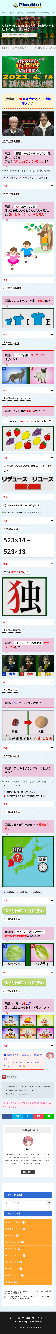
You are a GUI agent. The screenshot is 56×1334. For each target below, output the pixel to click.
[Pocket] (38, 1116)
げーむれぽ (31, 13)
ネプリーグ (14, 1249)
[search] (49, 1202)
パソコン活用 (14, 1262)
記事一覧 (20, 13)
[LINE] (49, 1116)
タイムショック (15, 1242)
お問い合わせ (36, 1321)
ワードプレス (14, 1268)
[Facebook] (7, 1116)
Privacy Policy (43, 13)
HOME (6, 48)
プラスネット (35, 1327)
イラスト (13, 1235)
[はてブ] (28, 1116)
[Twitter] (17, 1116)
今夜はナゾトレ (15, 1275)
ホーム (4, 13)
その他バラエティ (16, 1229)
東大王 (12, 13)
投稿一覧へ (27, 1172)
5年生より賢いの (27, 35)
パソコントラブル (16, 1255)
